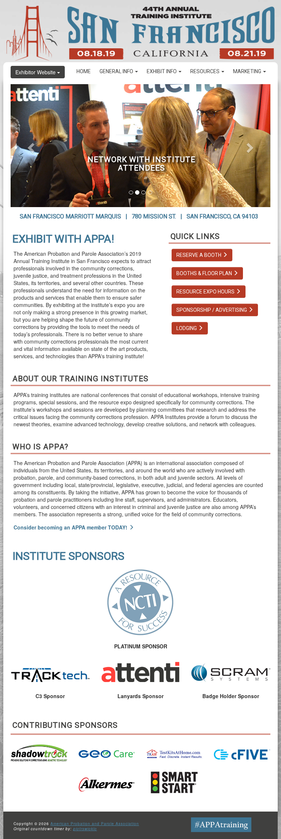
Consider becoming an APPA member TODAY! (71, 527)
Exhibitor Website (36, 72)
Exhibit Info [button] (162, 71)
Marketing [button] (247, 71)
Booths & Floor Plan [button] (204, 273)
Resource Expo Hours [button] (206, 292)
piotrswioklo (85, 828)
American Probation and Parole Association (94, 823)
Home (83, 71)
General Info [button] (117, 71)
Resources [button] (205, 71)
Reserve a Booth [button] (199, 255)
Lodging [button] (187, 328)
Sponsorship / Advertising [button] (212, 310)
